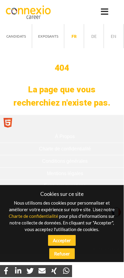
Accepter (62, 240)
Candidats (16, 36)
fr (74, 36)
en (113, 36)
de (94, 36)
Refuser (62, 253)
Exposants (48, 36)
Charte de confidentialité (33, 216)
